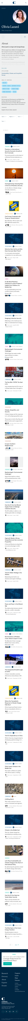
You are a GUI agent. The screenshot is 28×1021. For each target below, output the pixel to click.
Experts (4, 982)
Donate (4, 986)
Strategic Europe (17, 379)
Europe (3, 75)
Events (17, 975)
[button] (17, 944)
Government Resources (20, 991)
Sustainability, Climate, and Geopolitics (12, 73)
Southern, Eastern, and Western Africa (11, 85)
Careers (16, 986)
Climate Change (15, 88)
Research (5, 973)
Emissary (5, 976)
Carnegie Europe (16, 146)
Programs (17, 973)
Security (4, 82)
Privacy (16, 988)
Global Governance (7, 91)
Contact (16, 983)
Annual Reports (18, 984)
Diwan (15, 796)
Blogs (16, 978)
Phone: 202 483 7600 (6, 1008)
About (4, 979)
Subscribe (7, 963)
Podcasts (17, 980)
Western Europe (6, 88)
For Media (17, 989)
